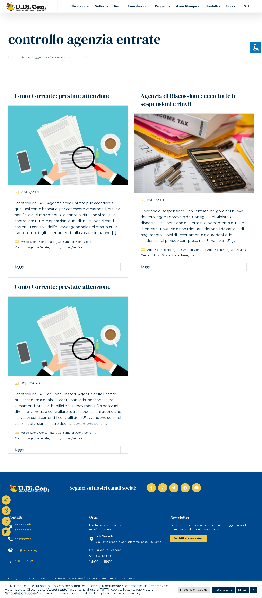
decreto (146, 255)
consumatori (66, 241)
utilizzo (66, 247)
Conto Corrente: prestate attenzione (62, 96)
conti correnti (85, 241)
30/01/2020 (30, 383)
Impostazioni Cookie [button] (194, 589)
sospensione (170, 255)
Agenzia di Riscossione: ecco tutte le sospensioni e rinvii (189, 100)
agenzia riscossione (160, 249)
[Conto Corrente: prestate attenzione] (68, 145)
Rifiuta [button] (242, 589)
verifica (77, 247)
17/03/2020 (156, 200)
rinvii (157, 255)
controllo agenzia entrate (32, 247)
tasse (184, 255)
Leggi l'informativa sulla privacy (117, 593)
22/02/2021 (30, 192)
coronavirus (238, 249)
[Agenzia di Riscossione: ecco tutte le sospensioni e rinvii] (194, 153)
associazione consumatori (38, 241)
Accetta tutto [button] (223, 589)
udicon (55, 247)
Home (12, 57)
